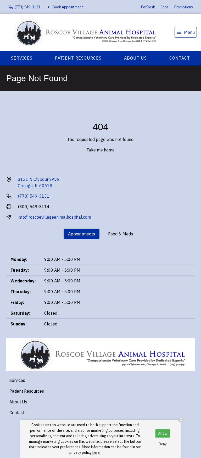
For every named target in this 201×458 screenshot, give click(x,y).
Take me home (100, 149)
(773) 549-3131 (33, 196)
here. (96, 452)
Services (21, 58)
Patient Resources (78, 58)
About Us (135, 58)
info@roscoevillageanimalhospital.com (54, 217)
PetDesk (148, 7)
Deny (163, 444)
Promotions (183, 7)
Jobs (165, 7)
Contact (179, 58)
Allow (163, 433)
